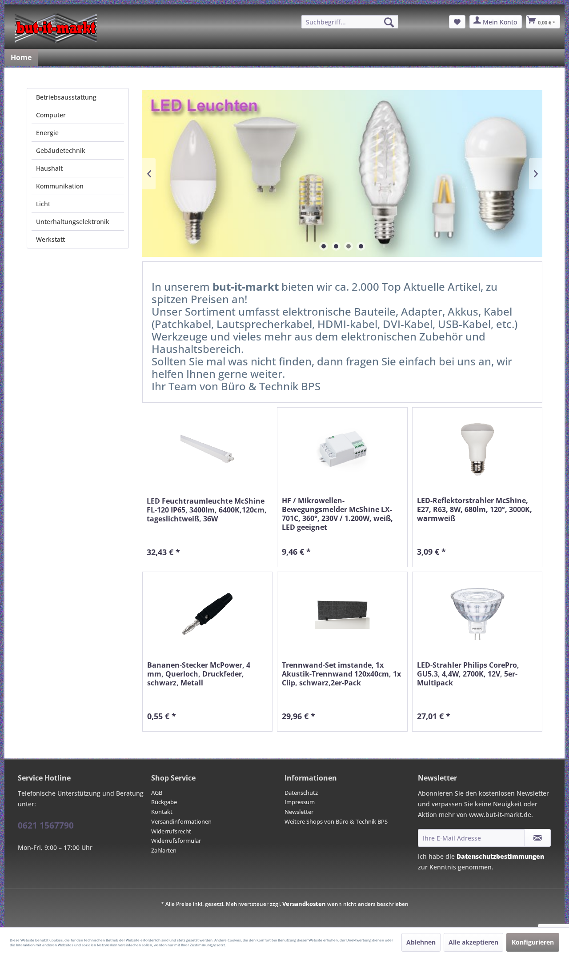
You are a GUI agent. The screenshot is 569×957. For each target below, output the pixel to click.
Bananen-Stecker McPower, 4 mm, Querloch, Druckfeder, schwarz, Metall (198, 674)
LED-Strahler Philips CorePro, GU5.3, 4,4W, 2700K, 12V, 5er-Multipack (468, 674)
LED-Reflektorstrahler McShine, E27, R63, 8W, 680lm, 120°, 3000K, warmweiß (474, 509)
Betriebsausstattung (66, 97)
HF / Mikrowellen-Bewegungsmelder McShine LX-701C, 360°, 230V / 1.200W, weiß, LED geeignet (337, 514)
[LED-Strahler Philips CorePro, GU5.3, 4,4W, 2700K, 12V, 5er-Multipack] (477, 614)
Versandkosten (304, 904)
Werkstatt (50, 239)
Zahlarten (163, 850)
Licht (43, 204)
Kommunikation (60, 186)
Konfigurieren (533, 942)
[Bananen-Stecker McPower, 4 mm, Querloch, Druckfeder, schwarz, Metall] (207, 614)
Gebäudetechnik (60, 150)
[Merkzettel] (457, 21)
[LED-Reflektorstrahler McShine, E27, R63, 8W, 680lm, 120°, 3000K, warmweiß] (477, 449)
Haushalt (49, 168)
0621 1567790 (46, 825)
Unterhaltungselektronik (72, 221)
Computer (51, 115)
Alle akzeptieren (473, 942)
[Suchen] (389, 22)
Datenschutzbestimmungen (500, 856)
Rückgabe (164, 802)
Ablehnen (421, 942)
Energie (47, 132)
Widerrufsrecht (171, 831)
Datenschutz (301, 793)
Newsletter (298, 812)
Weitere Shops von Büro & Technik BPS (336, 821)
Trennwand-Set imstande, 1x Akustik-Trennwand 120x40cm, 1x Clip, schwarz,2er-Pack (341, 674)
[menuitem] (349, 21)
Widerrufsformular (176, 841)
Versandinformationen (181, 821)
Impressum (299, 802)
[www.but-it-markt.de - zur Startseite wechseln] (56, 28)
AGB (156, 793)
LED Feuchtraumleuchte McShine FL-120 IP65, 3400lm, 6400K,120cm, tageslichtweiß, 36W (207, 510)
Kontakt (161, 812)
